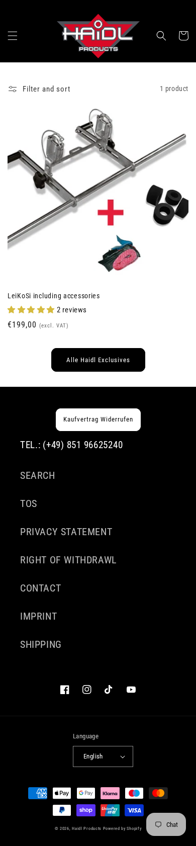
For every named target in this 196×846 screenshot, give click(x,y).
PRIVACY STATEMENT (66, 532)
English (93, 756)
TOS (28, 503)
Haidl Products (87, 828)
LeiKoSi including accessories (54, 296)
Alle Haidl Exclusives (98, 360)
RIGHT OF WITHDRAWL (68, 560)
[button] (13, 36)
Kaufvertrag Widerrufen (98, 419)
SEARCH (37, 475)
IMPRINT (38, 616)
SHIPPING (41, 644)
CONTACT (40, 588)
